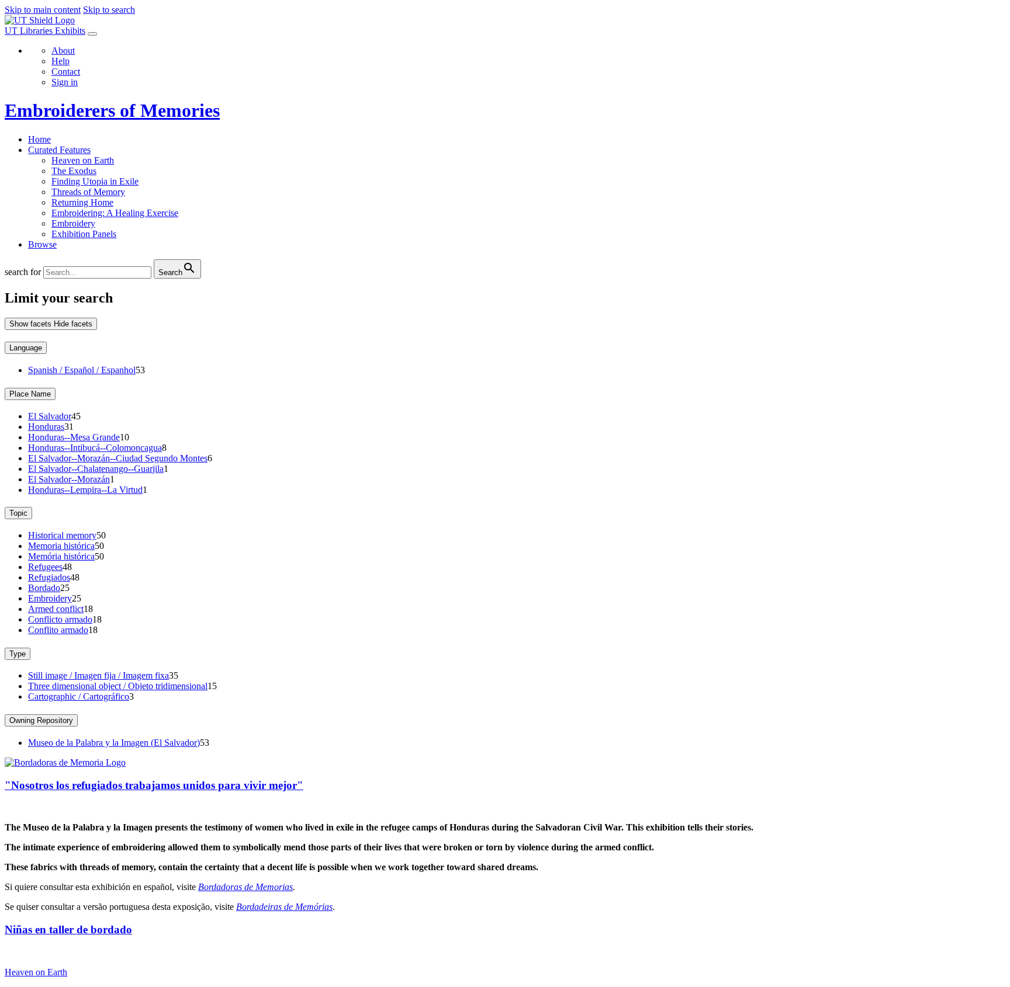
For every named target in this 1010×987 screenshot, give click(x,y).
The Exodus (73, 171)
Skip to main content (43, 10)
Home (39, 139)
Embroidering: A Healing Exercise (114, 213)
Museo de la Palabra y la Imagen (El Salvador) (114, 743)
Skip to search (109, 10)
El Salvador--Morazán (69, 479)
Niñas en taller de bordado (68, 929)
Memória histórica (61, 556)
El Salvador (49, 416)
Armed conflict (56, 609)
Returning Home (82, 202)
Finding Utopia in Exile (95, 181)
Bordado (44, 588)
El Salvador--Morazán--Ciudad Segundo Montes (117, 458)
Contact (65, 72)
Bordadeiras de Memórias (284, 907)
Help (60, 61)
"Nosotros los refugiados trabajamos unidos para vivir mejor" (154, 785)
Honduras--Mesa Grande (74, 437)
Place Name (30, 394)
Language (25, 347)
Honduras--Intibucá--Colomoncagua (95, 448)
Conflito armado (58, 630)
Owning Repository (41, 720)
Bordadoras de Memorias (245, 887)
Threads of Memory (88, 192)
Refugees (45, 567)
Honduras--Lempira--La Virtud (85, 490)
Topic (18, 513)
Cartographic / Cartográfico (78, 696)
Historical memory (62, 535)
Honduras (46, 427)
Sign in (64, 82)
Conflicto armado (60, 619)
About (63, 50)
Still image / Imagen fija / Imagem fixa (98, 675)
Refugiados (49, 577)
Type (17, 653)
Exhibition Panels (83, 234)
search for (23, 272)
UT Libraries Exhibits (45, 31)
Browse (42, 244)
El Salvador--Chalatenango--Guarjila (96, 469)
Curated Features (59, 150)
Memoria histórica (61, 546)
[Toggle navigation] (92, 34)
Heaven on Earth (82, 160)
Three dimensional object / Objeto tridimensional (117, 686)
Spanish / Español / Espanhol (82, 370)
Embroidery (73, 223)
